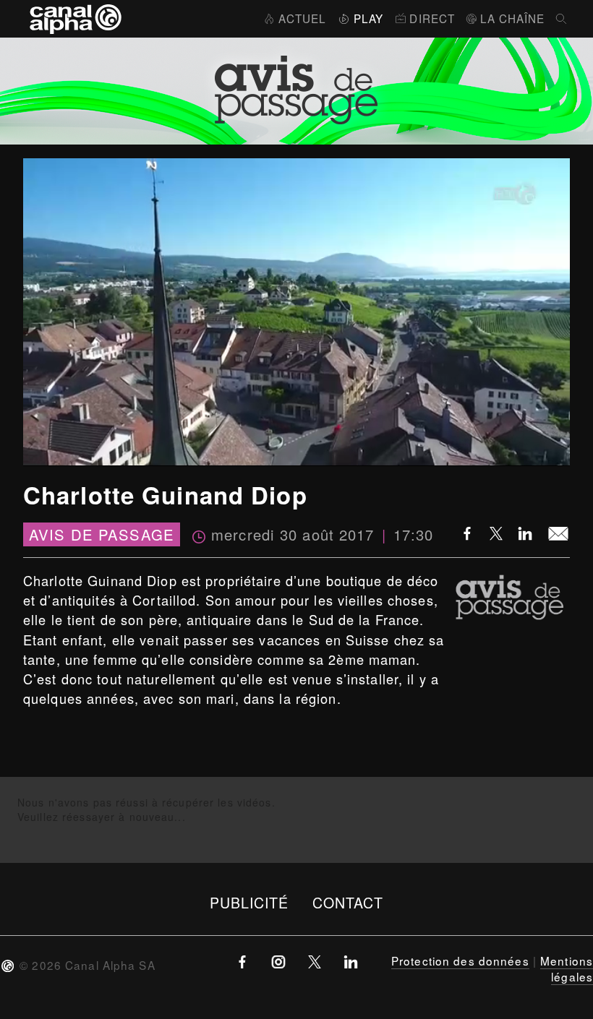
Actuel (302, 18)
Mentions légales (566, 968)
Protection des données (460, 960)
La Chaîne (512, 18)
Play (368, 18)
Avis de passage (101, 534)
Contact (348, 902)
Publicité (249, 902)
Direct (432, 18)
